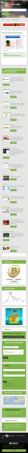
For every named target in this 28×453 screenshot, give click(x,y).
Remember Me (6, 378)
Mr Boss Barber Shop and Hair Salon (12, 219)
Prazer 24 (5, 195)
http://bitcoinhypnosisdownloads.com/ (12, 55)
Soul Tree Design (7, 112)
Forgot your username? (9, 384)
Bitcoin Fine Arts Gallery (9, 124)
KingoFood (5, 101)
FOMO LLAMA (6, 207)
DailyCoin (5, 135)
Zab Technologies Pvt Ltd (9, 147)
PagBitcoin (5, 245)
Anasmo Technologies (8, 231)
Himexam (5, 184)
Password (5, 373)
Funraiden (5, 162)
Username (5, 368)
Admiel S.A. (6, 174)
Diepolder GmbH (7, 89)
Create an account (8, 386)
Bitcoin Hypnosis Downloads (12, 33)
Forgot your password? (9, 383)
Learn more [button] (20, 447)
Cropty (4, 76)
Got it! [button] (14, 450)
